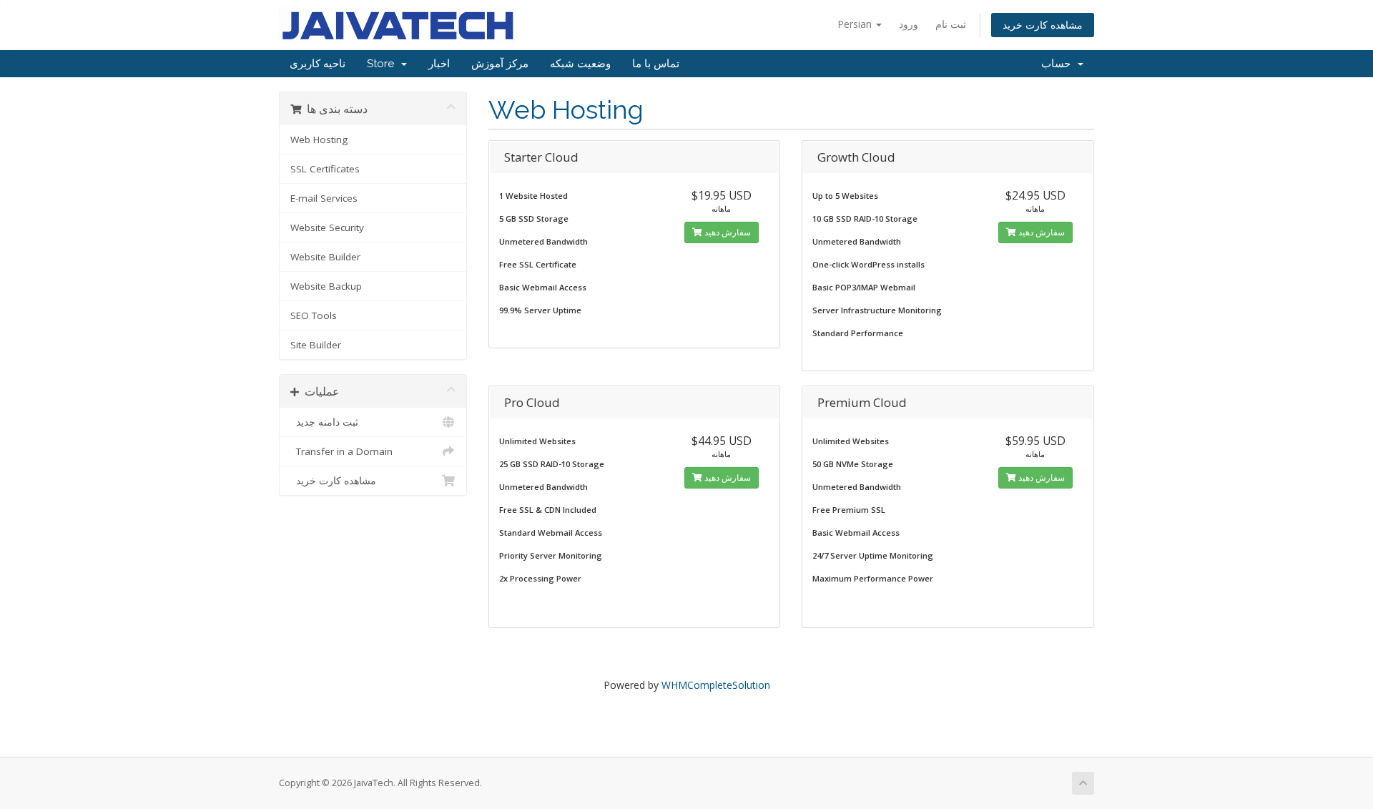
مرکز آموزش (499, 63)
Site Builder (315, 344)
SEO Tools (313, 315)
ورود (908, 24)
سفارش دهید (726, 232)
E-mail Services (324, 198)
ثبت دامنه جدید (324, 422)
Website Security (327, 227)
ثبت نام (950, 24)
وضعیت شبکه (580, 63)
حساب (1058, 63)
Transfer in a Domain (341, 451)
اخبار (439, 63)
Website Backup (326, 286)
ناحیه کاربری (317, 63)
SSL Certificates (325, 168)
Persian (856, 24)
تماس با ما (655, 63)
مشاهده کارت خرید (1043, 24)
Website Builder (325, 256)
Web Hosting (319, 139)
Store (383, 63)
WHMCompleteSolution (715, 685)
